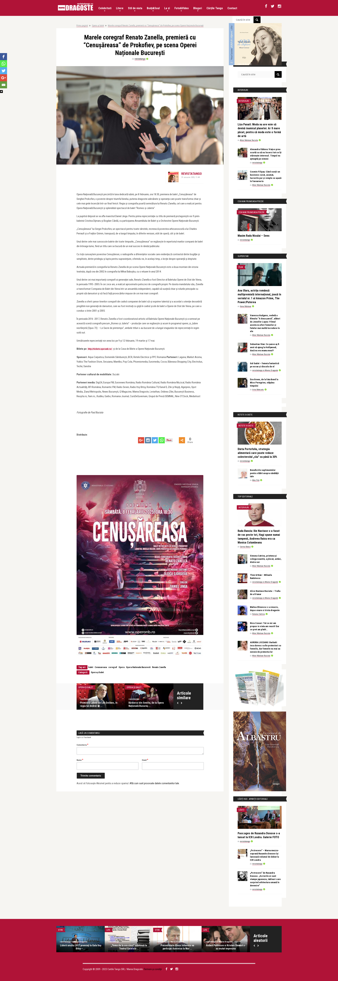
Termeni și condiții (153, 969)
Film (241, 267)
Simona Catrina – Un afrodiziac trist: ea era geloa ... (80, 947)
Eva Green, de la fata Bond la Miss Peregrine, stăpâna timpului (264, 382)
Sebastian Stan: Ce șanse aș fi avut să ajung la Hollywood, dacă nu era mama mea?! (264, 347)
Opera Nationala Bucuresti (138, 667)
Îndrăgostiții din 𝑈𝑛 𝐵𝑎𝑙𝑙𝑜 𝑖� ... (96, 702)
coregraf (112, 667)
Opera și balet (98, 25)
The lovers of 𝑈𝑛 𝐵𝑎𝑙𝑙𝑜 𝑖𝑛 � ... (145, 702)
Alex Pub (255, 480)
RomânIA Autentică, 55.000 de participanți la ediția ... (226, 947)
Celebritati (104, 8)
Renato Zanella (159, 667)
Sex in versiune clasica (70, 930)
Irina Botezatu (258, 389)
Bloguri (197, 8)
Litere (119, 8)
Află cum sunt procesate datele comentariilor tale (154, 783)
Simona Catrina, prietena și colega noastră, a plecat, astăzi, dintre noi (265, 558)
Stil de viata (135, 8)
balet (90, 667)
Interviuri (244, 101)
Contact (232, 8)
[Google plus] (141, 440)
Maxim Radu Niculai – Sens (254, 235)
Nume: (80, 759)
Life (205, 930)
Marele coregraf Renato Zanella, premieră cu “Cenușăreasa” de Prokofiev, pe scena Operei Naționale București (156, 25)
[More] (182, 440)
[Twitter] (155, 440)
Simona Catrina (258, 614)
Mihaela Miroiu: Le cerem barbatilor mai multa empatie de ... (177, 947)
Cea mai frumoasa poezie (251, 212)
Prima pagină (82, 25)
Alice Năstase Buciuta (89, 699)
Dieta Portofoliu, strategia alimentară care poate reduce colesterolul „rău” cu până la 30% (257, 452)
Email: (145, 759)
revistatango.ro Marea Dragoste (265, 370)
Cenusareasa (101, 667)
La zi (167, 8)
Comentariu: (82, 744)
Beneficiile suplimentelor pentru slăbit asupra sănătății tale (264, 473)
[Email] (3, 84)
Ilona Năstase (245, 306)
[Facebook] (3, 56)
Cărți (241, 810)
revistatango (140, 59)
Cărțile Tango (214, 8)
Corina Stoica (245, 547)
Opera (121, 667)
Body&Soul (153, 8)
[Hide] (1, 91)
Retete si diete (246, 425)
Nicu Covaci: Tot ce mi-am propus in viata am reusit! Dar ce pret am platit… (264, 626)
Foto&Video (181, 8)
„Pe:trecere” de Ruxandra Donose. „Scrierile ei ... (129, 947)
